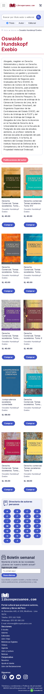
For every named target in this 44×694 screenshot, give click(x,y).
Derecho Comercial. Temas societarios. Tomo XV (10, 204)
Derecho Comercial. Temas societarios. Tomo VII (10, 469)
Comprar (8, 225)
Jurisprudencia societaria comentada (9, 402)
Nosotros (5, 660)
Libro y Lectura (7, 651)
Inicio (6, 30)
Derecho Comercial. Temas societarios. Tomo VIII (32, 403)
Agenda (4, 648)
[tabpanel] (22, 332)
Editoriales (5, 636)
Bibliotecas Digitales (9, 642)
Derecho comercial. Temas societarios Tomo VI (33, 468)
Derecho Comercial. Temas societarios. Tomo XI (10, 337)
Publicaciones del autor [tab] (14, 160)
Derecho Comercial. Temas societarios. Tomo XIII (10, 271)
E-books (4, 630)
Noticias (4, 654)
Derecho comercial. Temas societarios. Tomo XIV (33, 203)
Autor (21, 23)
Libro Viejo (5, 639)
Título (11, 23)
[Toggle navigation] (3, 5)
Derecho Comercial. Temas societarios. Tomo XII (32, 271)
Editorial (32, 23)
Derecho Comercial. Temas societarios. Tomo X (33, 335)
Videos (4, 645)
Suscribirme (9, 575)
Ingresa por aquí (9, 567)
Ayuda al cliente (7, 663)
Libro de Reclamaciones (11, 666)
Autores (14, 30)
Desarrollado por (30, 690)
